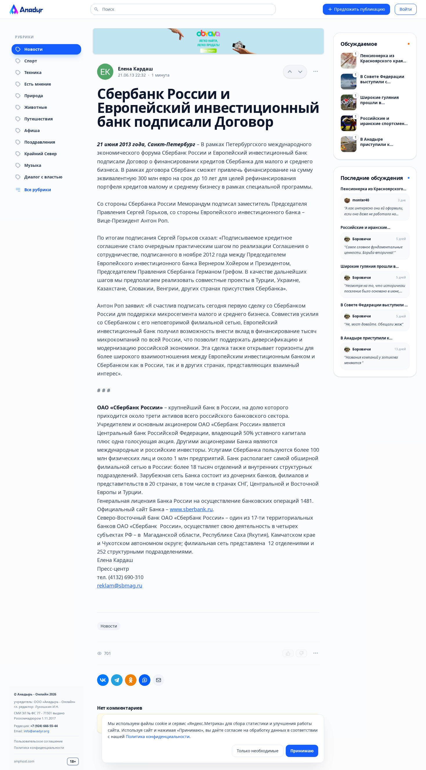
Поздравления (39, 142)
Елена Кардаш (135, 69)
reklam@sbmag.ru (119, 585)
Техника (32, 72)
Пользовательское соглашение (38, 741)
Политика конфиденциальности (39, 747)
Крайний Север (40, 153)
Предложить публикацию (359, 9)
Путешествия (38, 119)
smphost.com (24, 761)
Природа (33, 95)
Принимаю (302, 750)
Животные (35, 107)
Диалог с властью (43, 177)
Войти (406, 9)
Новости (33, 49)
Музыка (32, 165)
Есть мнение (37, 84)
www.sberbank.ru (191, 509)
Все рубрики (37, 189)
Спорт (30, 61)
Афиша (32, 130)
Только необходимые (257, 750)
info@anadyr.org (36, 731)
